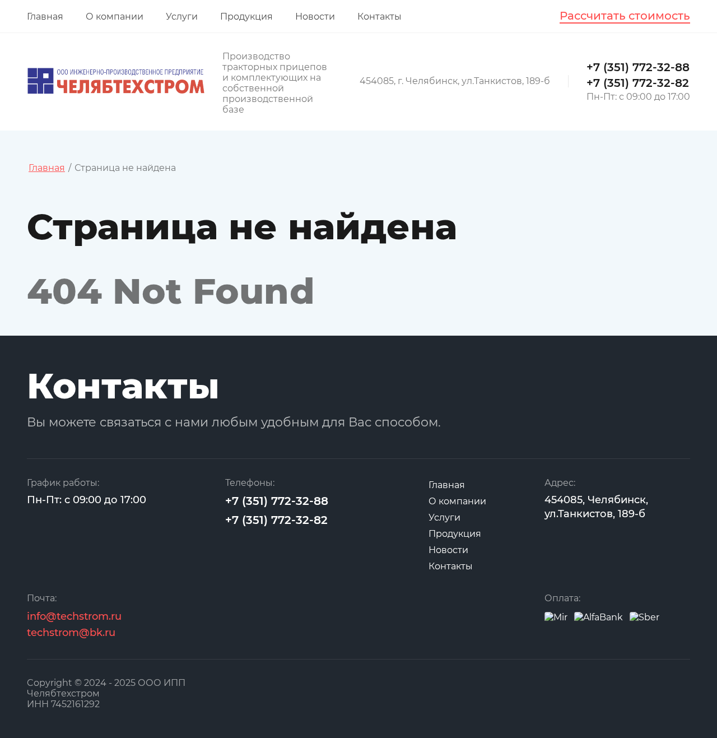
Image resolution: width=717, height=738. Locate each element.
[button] (625, 16)
